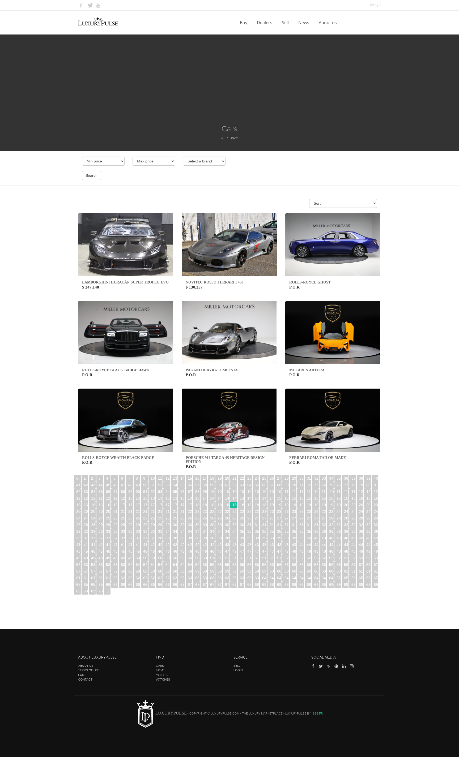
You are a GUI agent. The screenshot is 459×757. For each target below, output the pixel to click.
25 (264, 478)
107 (264, 491)
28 (286, 478)
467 (197, 551)
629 (182, 578)
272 (272, 518)
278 (316, 518)
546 (175, 564)
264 (212, 518)
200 (346, 505)
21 (234, 478)
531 (368, 558)
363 (339, 531)
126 (101, 498)
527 (339, 558)
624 (145, 578)
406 (353, 538)
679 (249, 584)
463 (167, 551)
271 (264, 518)
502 (153, 558)
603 (294, 571)
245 (376, 511)
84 (93, 491)
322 (339, 525)
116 (331, 491)
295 (138, 525)
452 (86, 551)
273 (279, 518)
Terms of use (89, 670)
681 (264, 584)
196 (316, 505)
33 (324, 478)
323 (346, 525)
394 (264, 538)
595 (234, 571)
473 (242, 551)
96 (182, 491)
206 (86, 511)
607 (324, 571)
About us (328, 22)
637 (242, 578)
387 (212, 538)
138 (190, 498)
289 (93, 525)
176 (167, 505)
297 (153, 525)
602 (286, 571)
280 (331, 518)
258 (167, 518)
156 (324, 498)
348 (227, 531)
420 (153, 545)
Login (377, 5)
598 (257, 571)
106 (257, 491)
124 (86, 498)
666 (153, 584)
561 (286, 564)
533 (78, 564)
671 (190, 584)
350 (242, 531)
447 (353, 545)
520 (286, 558)
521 (294, 558)
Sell (286, 22)
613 (368, 571)
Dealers (265, 22)
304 (205, 525)
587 (175, 571)
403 (331, 538)
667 (160, 584)
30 (301, 478)
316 (294, 525)
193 (294, 505)
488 (353, 551)
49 (138, 485)
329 (86, 531)
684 (286, 584)
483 (316, 551)
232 (279, 511)
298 (160, 525)
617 (93, 578)
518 (272, 558)
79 (361, 485)
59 (212, 485)
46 (115, 485)
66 (264, 485)
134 (160, 498)
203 (368, 505)
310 (249, 525)
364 (346, 531)
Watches (163, 679)
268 (242, 518)
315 (286, 525)
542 (145, 564)
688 (316, 584)
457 (123, 551)
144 (234, 498)
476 (264, 551)
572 (368, 564)
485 (331, 551)
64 (249, 485)
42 (86, 485)
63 (242, 485)
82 (78, 491)
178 (182, 505)
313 (272, 525)
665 (145, 584)
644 (294, 578)
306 (220, 525)
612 (361, 571)
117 (339, 491)
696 (376, 584)
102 (227, 491)
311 (257, 525)
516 (257, 558)
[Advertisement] (229, 85)
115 (324, 491)
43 (93, 485)
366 (361, 531)
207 (93, 511)
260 (182, 518)
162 (368, 498)
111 (294, 491)
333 (115, 531)
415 (115, 545)
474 (249, 551)
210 (115, 511)
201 (353, 505)
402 (324, 538)
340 (167, 531)
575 (86, 571)
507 (190, 558)
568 (339, 564)
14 (182, 478)
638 (249, 578)
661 (115, 584)
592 (212, 571)
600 (272, 571)
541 (138, 564)
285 (368, 518)
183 (220, 505)
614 (376, 571)
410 (78, 545)
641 (272, 578)
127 (108, 498)
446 (346, 545)
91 (145, 491)
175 (160, 505)
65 (257, 485)
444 (331, 545)
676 (227, 584)
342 (182, 531)
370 (86, 538)
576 (93, 571)
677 (234, 584)
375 (123, 538)
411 (86, 545)
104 (242, 491)
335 (130, 531)
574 (78, 571)
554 (234, 564)
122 (376, 491)
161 (361, 498)
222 (205, 511)
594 (227, 571)
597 (249, 571)
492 (78, 558)
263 (205, 518)
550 (205, 564)
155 (316, 498)
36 (346, 478)
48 (130, 485)
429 (220, 545)
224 (220, 511)
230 (264, 511)
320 (324, 525)
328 (78, 531)
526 (331, 558)
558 (264, 564)
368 (376, 531)
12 (167, 478)
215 (153, 511)
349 (234, 531)
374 (115, 538)
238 (324, 511)
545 (167, 564)
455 (108, 551)
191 (279, 505)
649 (331, 578)
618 (101, 578)
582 (138, 571)
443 (324, 545)
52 (160, 485)
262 (197, 518)
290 (101, 525)
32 (316, 478)
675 (220, 584)
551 (212, 564)
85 (101, 491)
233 (286, 511)
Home (160, 670)
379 (153, 538)
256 (153, 518)
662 (123, 584)
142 (220, 498)
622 (130, 578)
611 (353, 571)
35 (339, 478)
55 (182, 485)
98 (197, 491)
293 (123, 525)
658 (93, 584)
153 (301, 498)
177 (175, 505)
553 (227, 564)
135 (167, 498)
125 (93, 498)
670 (182, 584)
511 (220, 558)
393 (257, 538)
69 (286, 485)
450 (376, 545)
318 (309, 525)
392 (249, 538)
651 (346, 578)
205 (78, 511)
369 (78, 538)
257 (160, 518)
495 (101, 558)
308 (234, 525)
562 (294, 564)
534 (86, 564)
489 (361, 551)
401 (316, 538)
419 (145, 545)
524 (316, 558)
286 (376, 518)
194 (301, 505)
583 (145, 571)
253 (130, 518)
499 (130, 558)
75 (331, 485)
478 (279, 551)
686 (301, 584)
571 (361, 564)
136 (175, 498)
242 (353, 511)
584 (153, 571)
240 (339, 511)
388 (220, 538)
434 (257, 545)
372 (101, 538)
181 (205, 505)
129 (123, 498)
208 (101, 511)
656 (78, 584)
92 (153, 491)
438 (286, 545)
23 (249, 478)
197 (324, 505)
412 (93, 545)
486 (339, 551)
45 (108, 485)
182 (212, 505)
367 (368, 531)
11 (160, 478)
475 (257, 551)
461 (153, 551)
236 (309, 511)
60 (220, 485)
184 (227, 505)
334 (123, 531)
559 (272, 564)
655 (376, 578)
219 (182, 511)
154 (309, 498)
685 (294, 584)
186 (242, 505)
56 (190, 485)
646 (309, 578)
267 (234, 518)
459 (138, 551)
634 (220, 578)
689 (324, 584)
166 (93, 505)
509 (205, 558)
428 (212, 545)
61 (227, 485)
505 (175, 558)
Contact (85, 679)
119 (353, 491)
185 (234, 505)
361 (324, 531)
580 (123, 571)
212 (130, 511)
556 (249, 564)
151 (286, 498)
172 (138, 505)
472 (234, 551)
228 (249, 511)
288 (86, 525)
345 (205, 531)
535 (93, 564)
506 (182, 558)
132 (145, 498)
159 (346, 498)
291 (108, 525)
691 (339, 584)
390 (234, 538)
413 (101, 545)
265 (220, 518)
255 (145, 518)
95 (175, 491)
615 (78, 578)
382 (175, 538)
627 (167, 578)
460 (145, 551)
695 (368, 584)
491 (376, 551)
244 (368, 511)
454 (101, 551)
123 (78, 498)
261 (190, 518)
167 (101, 505)
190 (272, 505)
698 (86, 591)
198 (331, 505)
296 (145, 525)
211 (123, 511)
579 (115, 571)
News (304, 22)
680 (257, 584)
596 (242, 571)
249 (101, 518)
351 (249, 531)
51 (153, 485)
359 (309, 531)
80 (368, 485)
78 (353, 485)
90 (138, 491)
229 (257, 511)
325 (361, 525)
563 (301, 564)
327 (376, 525)
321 (331, 525)
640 (264, 578)
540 (130, 564)
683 (279, 584)
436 (272, 545)
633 (212, 578)
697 (78, 591)
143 (227, 498)
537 (108, 564)
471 (227, 551)
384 (190, 538)
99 (205, 491)
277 (309, 518)
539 (123, 564)
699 (93, 591)
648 (324, 578)
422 (167, 545)
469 (212, 551)
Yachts (162, 675)
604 (301, 571)
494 (93, 558)
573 (376, 564)
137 (182, 498)
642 (279, 578)
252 (123, 518)
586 (167, 571)
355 (279, 531)
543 (153, 564)
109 (279, 491)
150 (279, 498)
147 (257, 498)
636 (234, 578)
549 (197, 564)
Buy (244, 22)
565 (316, 564)
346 (212, 531)
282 (346, 518)
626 (160, 578)
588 (182, 571)
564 (309, 564)
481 (301, 551)
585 (160, 571)
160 (353, 498)
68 (279, 485)
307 (227, 525)
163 (376, 498)
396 (279, 538)
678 (242, 584)
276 (301, 518)
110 (286, 491)
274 (286, 518)
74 (324, 485)
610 (346, 571)
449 (368, 545)
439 (294, 545)
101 (220, 491)
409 (376, 538)
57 (197, 485)
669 (175, 584)
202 (361, 505)
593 (220, 571)
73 (316, 485)
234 (294, 511)
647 (316, 578)
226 (234, 511)
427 (205, 545)
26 (272, 478)
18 (212, 478)
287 (78, 525)
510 (212, 558)
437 (279, 545)
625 (153, 578)
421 (160, 545)
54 (175, 485)
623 (138, 578)
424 (182, 545)
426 (197, 545)
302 (190, 525)
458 (130, 551)
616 (86, 578)
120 (361, 491)
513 (234, 558)
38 (361, 478)
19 (220, 478)
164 (78, 505)
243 (361, 511)
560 (279, 564)
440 (301, 545)
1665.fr (317, 713)
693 (353, 584)
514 (242, 558)
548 (190, 564)
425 (190, 545)
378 (145, 538)
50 (145, 485)
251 (115, 518)
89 (130, 491)
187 (249, 505)
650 (339, 578)
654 (368, 578)
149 (272, 498)
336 (138, 531)
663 (130, 584)
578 (108, 571)
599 (264, 571)
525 (324, 558)
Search (91, 175)
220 (190, 511)
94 (167, 491)
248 (93, 518)
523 (309, 558)
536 (101, 564)
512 (227, 558)
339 (160, 531)
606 (316, 571)
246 (78, 518)
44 (101, 485)
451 (78, 551)
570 (353, 564)
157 (331, 498)
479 (286, 551)
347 (220, 531)
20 (227, 478)
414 (108, 545)
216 (160, 511)
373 (108, 538)
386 (205, 538)
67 (272, 485)
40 (376, 478)
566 (324, 564)
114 (316, 491)
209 (108, 511)
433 (249, 545)
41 (78, 485)
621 (123, 578)
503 (160, 558)
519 (279, 558)
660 (108, 584)
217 (167, 511)
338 (153, 531)
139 (197, 498)
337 (145, 531)
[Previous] (77, 478)
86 (108, 491)
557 (257, 564)
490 (368, 551)
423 (175, 545)
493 (86, 558)
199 (339, 505)
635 (227, 578)
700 (101, 591)
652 (353, 578)
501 (145, 558)
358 (301, 531)
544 (160, 564)
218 (175, 511)
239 (331, 511)
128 (115, 498)
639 (257, 578)
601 (279, 571)
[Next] (107, 591)
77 (346, 485)
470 (220, 551)
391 (242, 538)
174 (153, 505)
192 (286, 505)
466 (190, 551)
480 (294, 551)
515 (249, 558)
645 (301, 578)
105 (249, 491)
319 (316, 525)
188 (257, 505)
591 (205, 571)
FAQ (81, 675)
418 (138, 545)
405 (346, 538)
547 (182, 564)
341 (175, 531)
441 (309, 545)
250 (108, 518)
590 (197, 571)
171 (130, 505)
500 (138, 558)
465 (182, 551)
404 (339, 538)
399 (301, 538)
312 (264, 525)
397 (286, 538)
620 (115, 578)
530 (361, 558)
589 (190, 571)
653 (361, 578)
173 (145, 505)
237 (316, 511)
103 (234, 491)
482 (309, 551)
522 (301, 558)
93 (160, 491)
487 (346, 551)
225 (227, 511)
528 (346, 558)
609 (339, 571)
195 (309, 505)
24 (257, 478)
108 (272, 491)
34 (331, 478)
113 (309, 491)
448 (361, 545)
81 (376, 485)
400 (309, 538)
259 (175, 518)
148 (264, 498)
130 (130, 498)
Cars (235, 138)
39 (368, 478)
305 (212, 525)
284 (361, 518)
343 (190, 531)
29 (294, 478)
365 (353, 531)
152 (294, 498)
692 (346, 584)
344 (197, 531)
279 (324, 518)
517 (264, 558)
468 (205, 551)
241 (346, 511)
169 (115, 505)
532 (376, 558)
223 (212, 511)
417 (130, 545)
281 (339, 518)
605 (309, 571)
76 (339, 485)
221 (197, 511)
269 (249, 518)
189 (264, 505)
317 (301, 525)
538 (115, 564)
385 (197, 538)
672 (197, 584)
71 (301, 485)
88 (123, 491)
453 (93, 551)
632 (205, 578)
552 (220, 564)
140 (205, 498)
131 (138, 498)
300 (175, 525)
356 (286, 531)
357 (294, 531)
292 (115, 525)
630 (190, 578)
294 (130, 525)
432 (242, 545)
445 (339, 545)
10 (153, 478)
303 (197, 525)
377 (138, 538)
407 (361, 538)
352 (257, 531)
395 (272, 538)
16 (197, 478)
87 (115, 491)
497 (115, 558)
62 (234, 485)
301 (182, 525)
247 (86, 518)
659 (101, 584)
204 (376, 505)
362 (331, 531)
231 (272, 511)
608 (331, 571)
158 (339, 498)
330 (93, 531)
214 (145, 511)
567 (331, 564)
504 (167, 558)
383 (182, 538)
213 (138, 511)
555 (242, 564)
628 (175, 578)
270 (257, 518)
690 (331, 584)
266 (227, 518)
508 (197, 558)
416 (123, 545)
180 (197, 505)
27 (279, 478)
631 (197, 578)
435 (264, 545)
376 (130, 538)
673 (205, 584)
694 (361, 584)
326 (368, 525)
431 (234, 545)
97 (190, 491)
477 (272, 551)
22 (242, 478)
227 (242, 511)
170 (123, 505)
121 (368, 491)
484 (324, 551)
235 (301, 511)
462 (160, 551)
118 (346, 491)
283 (353, 518)
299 (167, 525)
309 (242, 525)
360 (316, 531)
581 (130, 571)
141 (212, 498)
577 (101, 571)
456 (115, 551)
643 (286, 578)
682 (272, 584)
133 (153, 498)
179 (190, 505)
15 (190, 478)
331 (101, 531)
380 (160, 538)
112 (301, 491)
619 (108, 578)
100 (212, 491)
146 (249, 498)
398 (294, 538)
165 (86, 505)
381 (167, 538)
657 (86, 584)
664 (138, 584)
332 (108, 531)
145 (242, 498)
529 (353, 558)
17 (205, 478)
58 (205, 485)
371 (93, 538)
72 (309, 485)
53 (167, 485)
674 (212, 584)
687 (309, 584)
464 (175, 551)
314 (279, 525)
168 (108, 505)
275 (294, 518)
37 (353, 478)
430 (227, 545)
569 (346, 564)
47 (123, 485)
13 (175, 478)
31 (309, 478)
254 (138, 518)
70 (294, 485)
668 (167, 584)
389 (227, 538)
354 (272, 531)
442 (316, 545)
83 (86, 491)
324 (353, 525)
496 (108, 558)
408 (368, 538)
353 (264, 531)
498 (123, 558)
